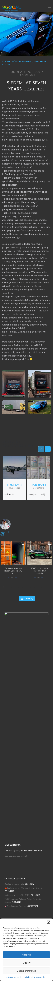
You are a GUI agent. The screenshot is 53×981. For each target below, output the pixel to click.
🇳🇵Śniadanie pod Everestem (16, 906)
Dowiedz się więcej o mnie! (16, 856)
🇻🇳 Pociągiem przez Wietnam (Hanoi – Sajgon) (23, 888)
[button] (48, 922)
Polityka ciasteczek (13, 977)
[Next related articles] (48, 449)
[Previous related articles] (41, 449)
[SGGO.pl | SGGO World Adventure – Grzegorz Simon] (11, 8)
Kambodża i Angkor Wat (14, 884)
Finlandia (9, 494)
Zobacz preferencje (26, 970)
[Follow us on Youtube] (15, 2)
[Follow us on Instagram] (7, 2)
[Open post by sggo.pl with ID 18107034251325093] (13, 553)
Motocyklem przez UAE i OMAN (17, 895)
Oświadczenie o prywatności (34, 977)
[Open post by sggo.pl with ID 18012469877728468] (39, 553)
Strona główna (11, 61)
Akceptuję (26, 954)
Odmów (26, 962)
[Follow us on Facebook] (11, 2)
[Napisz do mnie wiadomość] (3, 2)
